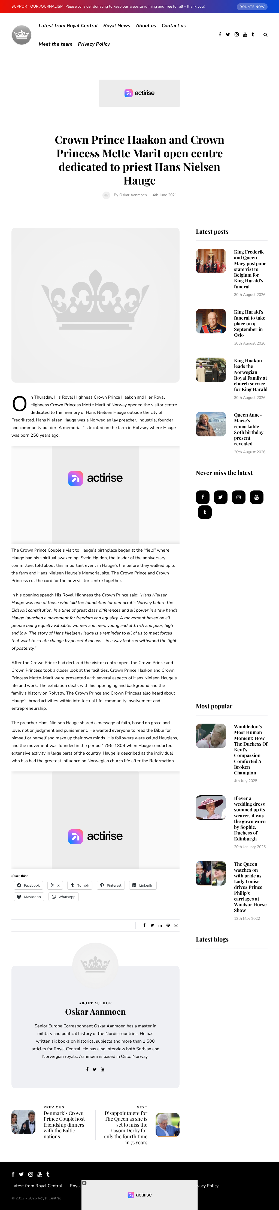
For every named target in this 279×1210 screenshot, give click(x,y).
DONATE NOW (252, 7)
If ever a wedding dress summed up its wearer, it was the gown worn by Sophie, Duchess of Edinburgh (250, 818)
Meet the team (55, 44)
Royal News (116, 25)
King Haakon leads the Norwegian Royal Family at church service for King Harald (251, 374)
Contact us (174, 25)
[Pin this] (168, 925)
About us (146, 25)
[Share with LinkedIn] (160, 925)
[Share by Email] (176, 925)
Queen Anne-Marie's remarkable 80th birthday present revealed (248, 429)
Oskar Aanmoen (133, 195)
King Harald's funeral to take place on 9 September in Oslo (249, 323)
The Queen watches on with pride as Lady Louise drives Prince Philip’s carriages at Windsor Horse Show (250, 887)
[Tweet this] (152, 925)
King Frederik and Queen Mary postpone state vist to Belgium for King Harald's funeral (250, 269)
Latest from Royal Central (68, 25)
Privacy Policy (94, 44)
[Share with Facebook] (144, 925)
